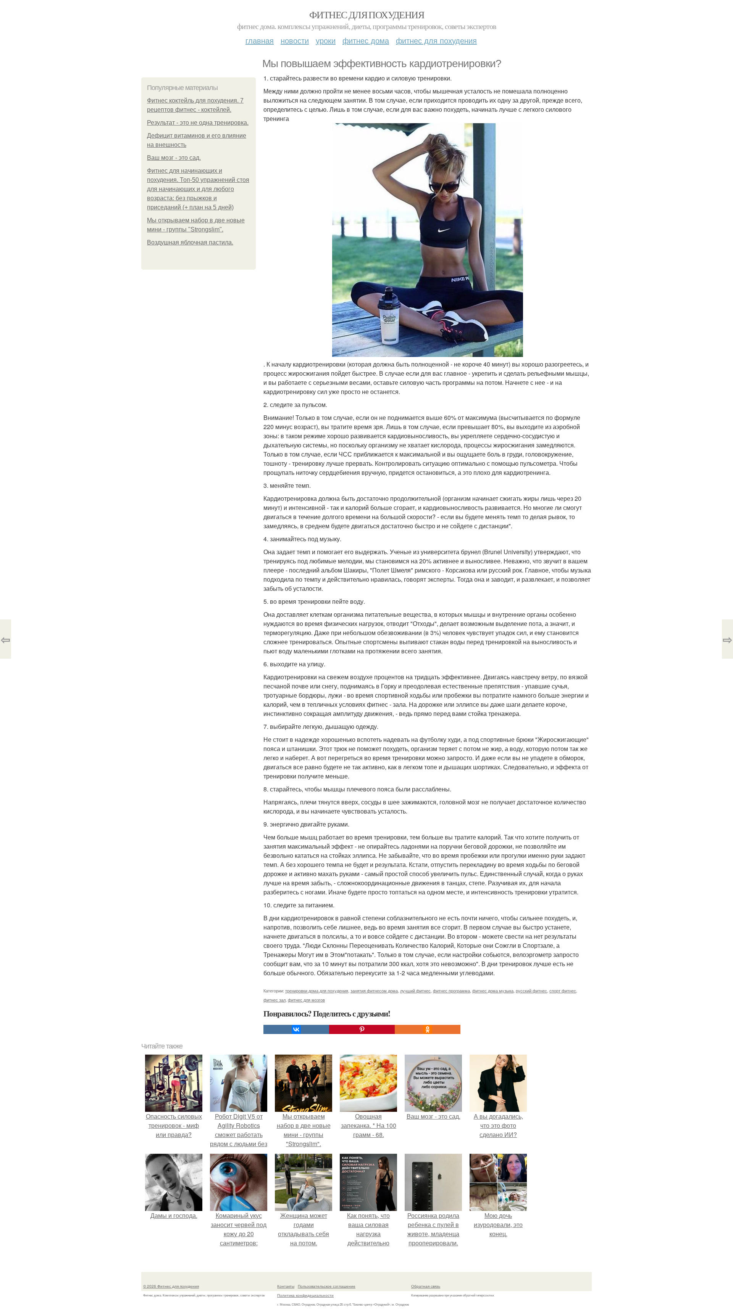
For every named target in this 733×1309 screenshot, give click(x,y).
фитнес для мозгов (306, 1000)
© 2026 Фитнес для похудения (171, 1286)
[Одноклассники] (427, 1029)
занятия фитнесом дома (374, 990)
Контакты (285, 1286)
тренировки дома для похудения (316, 990)
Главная (259, 40)
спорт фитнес (562, 990)
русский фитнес (531, 990)
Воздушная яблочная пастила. (190, 242)
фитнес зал (274, 1000)
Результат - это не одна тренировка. (198, 122)
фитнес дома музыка (492, 990)
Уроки (326, 40)
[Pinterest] (362, 1029)
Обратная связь (425, 1286)
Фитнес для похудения (366, 14)
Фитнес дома (365, 40)
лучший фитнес (415, 990)
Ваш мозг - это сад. (174, 157)
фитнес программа (451, 990)
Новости (295, 40)
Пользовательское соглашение (326, 1286)
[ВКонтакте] (296, 1029)
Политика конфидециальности (305, 1295)
